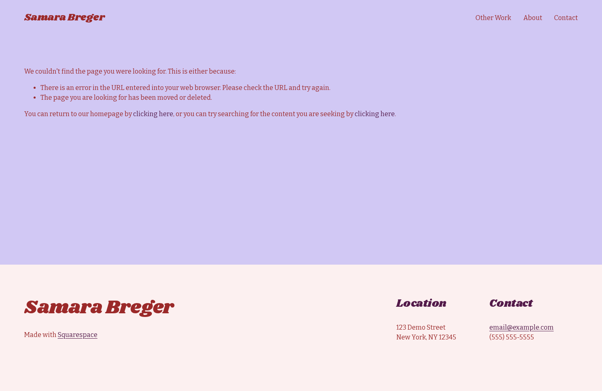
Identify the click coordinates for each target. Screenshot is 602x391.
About (532, 18)
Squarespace (77, 335)
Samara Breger (64, 17)
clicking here (153, 114)
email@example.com (521, 327)
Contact (566, 18)
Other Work (493, 18)
